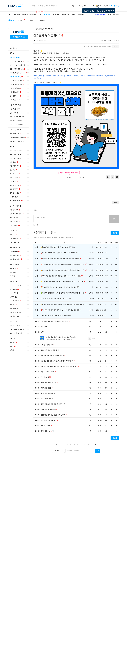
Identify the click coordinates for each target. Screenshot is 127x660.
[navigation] (18, 53)
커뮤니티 (47, 14)
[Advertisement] (76, 190)
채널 (73, 14)
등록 (114, 218)
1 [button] (60, 444)
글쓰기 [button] (115, 233)
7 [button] (81, 444)
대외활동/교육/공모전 (29, 14)
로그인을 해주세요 (19, 37)
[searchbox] (79, 451)
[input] (71, 219)
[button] (57, 444)
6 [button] (77, 444)
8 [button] (84, 444)
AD (89, 338)
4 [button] (70, 444)
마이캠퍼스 (80, 14)
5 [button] (74, 444)
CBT (40, 14)
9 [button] (88, 444)
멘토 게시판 (65, 14)
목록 (115, 202)
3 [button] (67, 444)
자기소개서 (55, 14)
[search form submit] (61, 5)
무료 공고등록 (114, 14)
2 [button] (63, 444)
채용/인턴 (17, 14)
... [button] (91, 444)
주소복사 (115, 46)
